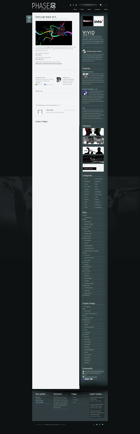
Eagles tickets (98, 57)
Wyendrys (87, 362)
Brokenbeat (87, 181)
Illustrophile (87, 332)
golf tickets (91, 39)
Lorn (48, 47)
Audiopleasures (88, 217)
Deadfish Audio (88, 233)
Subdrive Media (88, 278)
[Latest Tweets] (97, 394)
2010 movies (87, 311)
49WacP (98, 414)
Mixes (86, 202)
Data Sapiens (88, 231)
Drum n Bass (88, 186)
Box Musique (88, 221)
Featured (87, 194)
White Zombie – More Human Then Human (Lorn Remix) (49, 63)
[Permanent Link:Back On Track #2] (87, 71)
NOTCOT (87, 336)
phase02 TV (98, 202)
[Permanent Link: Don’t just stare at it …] (47, 17)
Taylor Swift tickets (91, 57)
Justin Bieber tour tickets (91, 55)
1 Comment (39, 18)
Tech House (98, 204)
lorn (59, 18)
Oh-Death (87, 268)
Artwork (75, 397)
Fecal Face (87, 322)
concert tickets (93, 37)
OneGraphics (88, 339)
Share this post (40, 84)
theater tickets (99, 37)
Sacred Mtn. (87, 344)
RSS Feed (46, 79)
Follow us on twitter (39, 400)
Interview (87, 199)
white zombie (65, 18)
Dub (96, 186)
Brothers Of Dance (89, 224)
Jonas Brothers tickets (99, 41)
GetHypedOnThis (89, 245)
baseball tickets (85, 39)
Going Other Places (89, 248)
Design (86, 184)
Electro (57, 18)
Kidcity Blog (87, 260)
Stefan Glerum (88, 354)
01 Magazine (87, 306)
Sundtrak (87, 281)
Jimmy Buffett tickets (86, 43)
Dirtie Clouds (87, 236)
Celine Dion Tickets (95, 43)
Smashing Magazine (89, 349)
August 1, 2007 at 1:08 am (69, 110)
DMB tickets (98, 55)
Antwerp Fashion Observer (91, 313)
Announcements (99, 178)
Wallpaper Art (88, 360)
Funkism (87, 243)
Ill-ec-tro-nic (87, 255)
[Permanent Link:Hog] (83, 108)
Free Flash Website (89, 327)
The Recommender (89, 283)
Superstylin (87, 357)
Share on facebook (49, 84)
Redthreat (87, 275)
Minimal (97, 199)
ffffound (86, 324)
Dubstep (86, 189)
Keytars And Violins (89, 257)
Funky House (98, 194)
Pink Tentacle (88, 342)
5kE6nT (92, 397)
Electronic (87, 191)
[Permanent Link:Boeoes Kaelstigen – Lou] (89, 89)
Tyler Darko (49, 110)
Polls (86, 204)
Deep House (98, 181)
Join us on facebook (40, 402)
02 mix (86, 178)
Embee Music (88, 240)
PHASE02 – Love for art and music (51, 424)
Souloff (86, 352)
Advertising (76, 399)
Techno (86, 207)
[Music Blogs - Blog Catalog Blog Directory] (93, 371)
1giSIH (100, 406)
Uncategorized (47, 18)
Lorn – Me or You (40, 59)
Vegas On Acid (88, 293)
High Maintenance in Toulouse (92, 250)
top (93, 424)
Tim (69, 77)
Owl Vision (87, 273)
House (86, 197)
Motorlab (87, 264)
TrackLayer (87, 290)
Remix (62, 18)
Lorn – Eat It (38, 54)
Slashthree (87, 347)
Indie (96, 197)
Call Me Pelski (88, 226)
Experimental (98, 191)
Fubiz (86, 329)
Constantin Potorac (89, 317)
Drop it (96, 184)
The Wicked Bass (89, 287)
